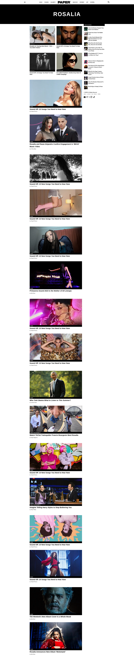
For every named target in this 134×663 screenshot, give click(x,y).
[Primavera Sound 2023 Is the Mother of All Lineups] (56, 274)
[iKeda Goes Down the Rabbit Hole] (86, 33)
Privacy (95, 94)
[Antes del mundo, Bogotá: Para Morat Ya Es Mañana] (86, 29)
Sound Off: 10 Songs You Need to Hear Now (48, 109)
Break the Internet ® (35, 432)
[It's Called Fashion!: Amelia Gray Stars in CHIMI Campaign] (69, 61)
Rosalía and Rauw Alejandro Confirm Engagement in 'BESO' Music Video (54, 145)
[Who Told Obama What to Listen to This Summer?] (56, 384)
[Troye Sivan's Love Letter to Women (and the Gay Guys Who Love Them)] (86, 48)
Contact (89, 94)
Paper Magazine (34, 437)
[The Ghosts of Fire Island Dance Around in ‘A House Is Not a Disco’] (86, 66)
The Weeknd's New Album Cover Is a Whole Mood (50, 617)
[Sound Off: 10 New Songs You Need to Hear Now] (56, 167)
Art (87, 2)
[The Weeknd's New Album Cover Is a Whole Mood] (56, 600)
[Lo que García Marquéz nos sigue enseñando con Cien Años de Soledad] (86, 38)
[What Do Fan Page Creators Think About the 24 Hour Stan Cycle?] (86, 72)
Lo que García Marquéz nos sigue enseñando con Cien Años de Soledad (95, 39)
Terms (99, 94)
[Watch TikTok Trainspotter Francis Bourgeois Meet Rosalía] (56, 419)
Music (40, 2)
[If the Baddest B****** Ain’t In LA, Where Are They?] (86, 54)
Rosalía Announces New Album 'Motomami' (48, 652)
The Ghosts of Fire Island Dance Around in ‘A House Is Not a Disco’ (96, 67)
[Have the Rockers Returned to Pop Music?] (86, 83)
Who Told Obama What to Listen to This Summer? (50, 400)
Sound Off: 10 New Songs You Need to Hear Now (50, 184)
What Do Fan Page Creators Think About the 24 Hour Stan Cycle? (95, 73)
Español (92, 2)
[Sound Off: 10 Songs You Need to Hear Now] (69, 34)
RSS (92, 94)
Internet (82, 2)
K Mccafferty (33, 148)
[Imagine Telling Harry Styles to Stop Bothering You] (56, 491)
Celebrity (53, 2)
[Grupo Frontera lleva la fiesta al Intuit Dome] (86, 78)
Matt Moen (33, 293)
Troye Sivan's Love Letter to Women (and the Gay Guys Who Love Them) (96, 49)
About (85, 94)
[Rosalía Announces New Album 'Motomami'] (56, 635)
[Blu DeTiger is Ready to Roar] (86, 87)
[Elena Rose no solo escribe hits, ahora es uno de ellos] (86, 44)
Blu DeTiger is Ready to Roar (95, 86)
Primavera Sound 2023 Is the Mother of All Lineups (51, 291)
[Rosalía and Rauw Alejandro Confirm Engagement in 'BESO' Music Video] (56, 128)
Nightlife (75, 2)
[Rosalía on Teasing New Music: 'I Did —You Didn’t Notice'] (42, 34)
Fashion (46, 2)
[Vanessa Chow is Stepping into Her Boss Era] (86, 62)
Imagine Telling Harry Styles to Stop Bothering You (51, 507)
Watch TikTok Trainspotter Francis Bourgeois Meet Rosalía (54, 435)
